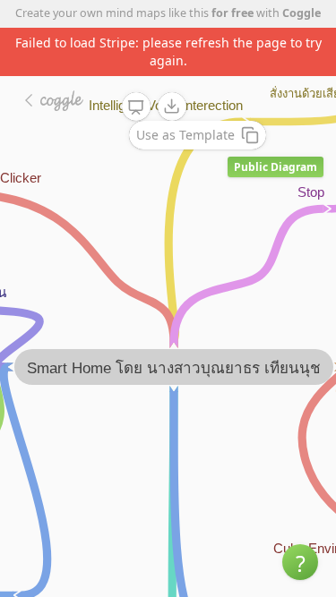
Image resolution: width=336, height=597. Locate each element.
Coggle (301, 13)
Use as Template (185, 134)
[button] (300, 562)
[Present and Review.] (136, 107)
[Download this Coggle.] (172, 106)
